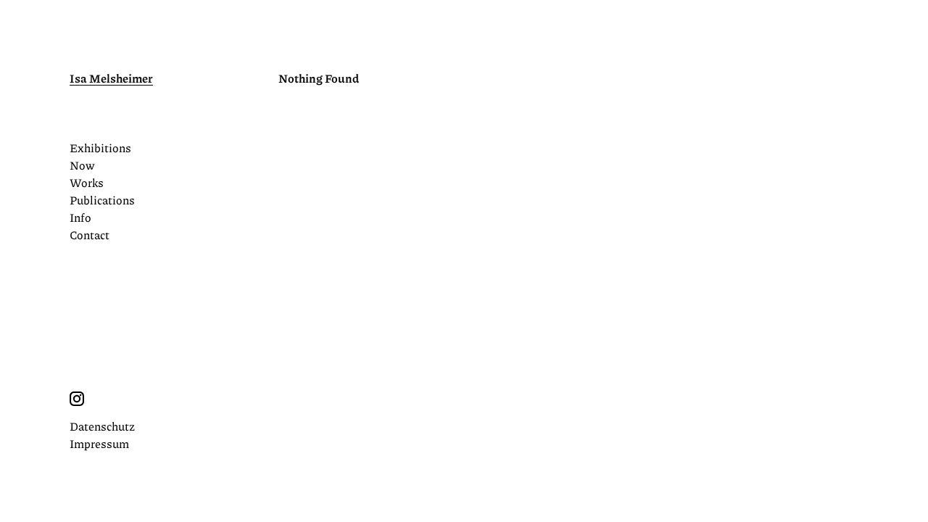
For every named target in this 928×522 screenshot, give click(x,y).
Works (87, 182)
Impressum (99, 443)
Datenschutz (102, 426)
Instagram (77, 399)
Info (80, 217)
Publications (102, 199)
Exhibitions (100, 147)
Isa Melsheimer (111, 78)
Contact (89, 234)
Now (82, 165)
